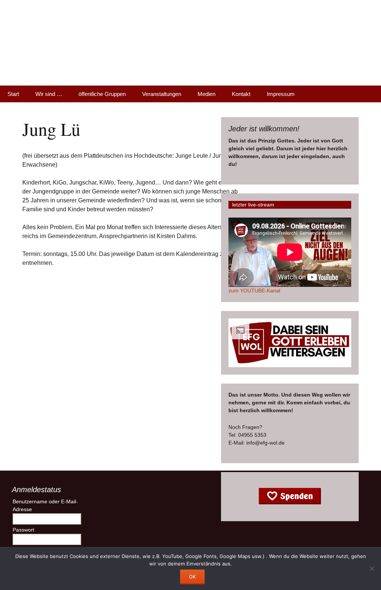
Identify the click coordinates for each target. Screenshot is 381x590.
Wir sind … (48, 94)
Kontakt (241, 94)
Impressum (281, 94)
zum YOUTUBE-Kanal (254, 291)
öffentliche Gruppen (102, 94)
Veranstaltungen (161, 94)
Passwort (23, 530)
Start (13, 94)
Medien (206, 94)
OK (192, 577)
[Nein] (371, 568)
